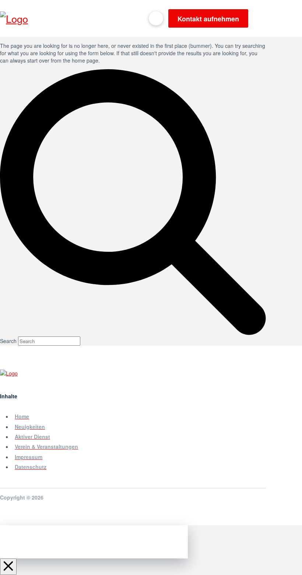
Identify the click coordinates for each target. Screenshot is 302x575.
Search (8, 341)
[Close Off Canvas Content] (8, 566)
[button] (261, 19)
